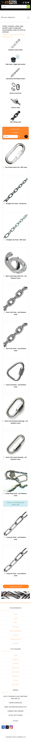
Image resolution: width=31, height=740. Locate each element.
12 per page (15, 132)
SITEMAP (15, 643)
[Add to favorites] (3, 167)
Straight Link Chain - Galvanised (16, 203)
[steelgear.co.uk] (10, 2)
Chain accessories (15, 93)
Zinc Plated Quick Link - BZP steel (16, 167)
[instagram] (11, 727)
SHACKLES (15, 676)
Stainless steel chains (15, 50)
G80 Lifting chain (15, 122)
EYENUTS (16, 663)
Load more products (16, 586)
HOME (15, 614)
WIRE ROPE (15, 684)
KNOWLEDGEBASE (15, 631)
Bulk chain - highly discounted (15, 64)
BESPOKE (16, 627)
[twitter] (7, 727)
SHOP (15, 618)
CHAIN (15, 655)
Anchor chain (15, 107)
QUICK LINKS (16, 672)
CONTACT (15, 635)
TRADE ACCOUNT (15, 639)
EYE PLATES (15, 668)
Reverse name (15, 129)
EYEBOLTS (15, 659)
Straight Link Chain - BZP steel (16, 240)
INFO (15, 622)
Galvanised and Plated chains (15, 78)
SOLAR (15, 680)
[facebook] (3, 727)
